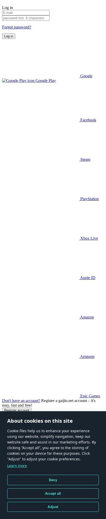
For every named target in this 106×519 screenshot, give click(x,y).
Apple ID (87, 278)
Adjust (53, 507)
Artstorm (86, 356)
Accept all (53, 493)
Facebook (87, 120)
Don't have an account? (21, 400)
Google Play (45, 80)
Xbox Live (88, 238)
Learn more (17, 465)
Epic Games (89, 396)
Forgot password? (16, 27)
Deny (53, 480)
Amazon (86, 317)
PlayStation (89, 199)
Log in (8, 36)
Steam (84, 159)
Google (85, 76)
